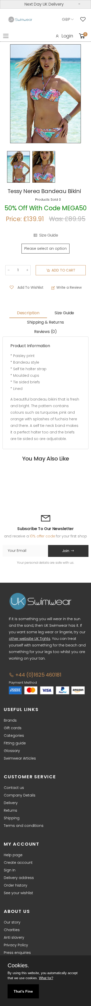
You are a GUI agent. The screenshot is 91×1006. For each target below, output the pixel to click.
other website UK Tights (29, 638)
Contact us (14, 787)
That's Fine (23, 991)
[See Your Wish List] (84, 19)
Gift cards (12, 727)
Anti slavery (14, 937)
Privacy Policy (16, 945)
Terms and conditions (23, 825)
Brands (10, 720)
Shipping (11, 818)
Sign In (9, 870)
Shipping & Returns (45, 322)
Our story (12, 922)
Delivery (11, 802)
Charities (12, 929)
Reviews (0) (45, 331)
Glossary (12, 750)
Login (67, 36)
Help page (13, 854)
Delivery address (19, 877)
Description (28, 313)
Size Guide (48, 235)
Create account (18, 862)
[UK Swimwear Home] (20, 19)
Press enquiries (17, 952)
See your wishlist (18, 892)
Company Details (19, 795)
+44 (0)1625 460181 (37, 674)
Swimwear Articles (20, 758)
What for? (46, 978)
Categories (14, 735)
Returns (10, 810)
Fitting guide (15, 743)
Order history (15, 885)
